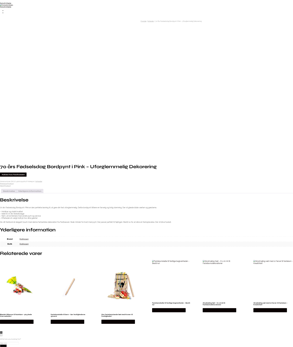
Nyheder (151, 21)
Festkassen (24, 239)
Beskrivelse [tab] (9, 191)
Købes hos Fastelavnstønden (17, 322)
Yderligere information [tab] (29, 191)
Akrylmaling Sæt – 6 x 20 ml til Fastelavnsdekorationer (214, 304)
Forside (143, 21)
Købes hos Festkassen (13, 174)
